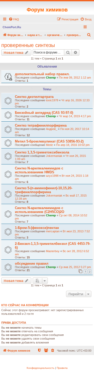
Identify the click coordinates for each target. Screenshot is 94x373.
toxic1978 (52, 100)
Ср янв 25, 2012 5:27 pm (75, 267)
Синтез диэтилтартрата (34, 97)
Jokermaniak (54, 155)
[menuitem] (14, 19)
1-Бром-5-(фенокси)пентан (37, 228)
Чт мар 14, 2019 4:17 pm (75, 116)
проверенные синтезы (28, 45)
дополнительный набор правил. (42, 74)
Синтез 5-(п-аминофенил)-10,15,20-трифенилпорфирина (43, 190)
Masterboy (53, 251)
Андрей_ (51, 129)
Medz (49, 144)
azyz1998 (52, 175)
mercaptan (53, 231)
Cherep (51, 77)
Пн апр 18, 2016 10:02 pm (73, 144)
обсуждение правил (31, 263)
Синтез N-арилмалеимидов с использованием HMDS (39, 170)
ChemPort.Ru (12, 27)
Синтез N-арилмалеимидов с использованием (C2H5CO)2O (39, 210)
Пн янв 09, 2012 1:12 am (75, 77)
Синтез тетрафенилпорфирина (41, 125)
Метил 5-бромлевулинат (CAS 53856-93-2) (49, 141)
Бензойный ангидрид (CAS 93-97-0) (44, 113)
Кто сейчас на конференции (25, 305)
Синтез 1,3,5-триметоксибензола (42, 152)
